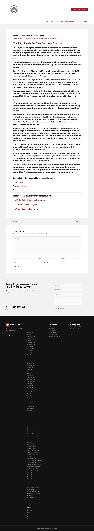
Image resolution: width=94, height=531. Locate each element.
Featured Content (31, 448)
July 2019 (29, 351)
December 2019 (31, 342)
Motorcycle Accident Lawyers (34, 460)
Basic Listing (19, 182)
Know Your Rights (31, 514)
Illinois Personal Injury (32, 452)
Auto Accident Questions (33, 429)
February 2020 (30, 338)
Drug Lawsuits (30, 444)
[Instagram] (12, 335)
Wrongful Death (31, 497)
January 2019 (30, 361)
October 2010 (30, 408)
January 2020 (30, 340)
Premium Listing (20, 190)
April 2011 (29, 396)
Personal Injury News (32, 477)
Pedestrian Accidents (32, 468)
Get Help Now (60, 308)
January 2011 (30, 402)
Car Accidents (52, 328)
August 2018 (30, 367)
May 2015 (29, 371)
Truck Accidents (52, 330)
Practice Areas (69, 21)
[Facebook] (6, 335)
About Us (29, 510)
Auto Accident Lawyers (26, 204)
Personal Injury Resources (29, 38)
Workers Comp (30, 495)
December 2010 (31, 404)
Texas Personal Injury (32, 485)
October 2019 (30, 346)
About (52, 21)
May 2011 (29, 394)
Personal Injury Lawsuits (33, 472)
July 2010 (29, 410)
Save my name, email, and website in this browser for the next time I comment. (34, 263)
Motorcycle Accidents (32, 462)
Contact (84, 21)
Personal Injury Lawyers (33, 475)
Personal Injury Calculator (33, 470)
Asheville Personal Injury (33, 427)
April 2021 (29, 334)
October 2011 (30, 385)
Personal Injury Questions (33, 479)
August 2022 (30, 332)
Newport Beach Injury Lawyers (34, 464)
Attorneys (60, 21)
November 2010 (31, 406)
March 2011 (30, 398)
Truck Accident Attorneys (27, 209)
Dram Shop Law (31, 442)
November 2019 (31, 344)
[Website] (70, 258)
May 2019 (29, 355)
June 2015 (29, 369)
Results (78, 21)
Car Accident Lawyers (32, 438)
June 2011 (29, 391)
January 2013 (30, 377)
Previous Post (15, 221)
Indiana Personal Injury (32, 454)
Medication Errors (31, 458)
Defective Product (53, 334)
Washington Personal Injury (33, 493)
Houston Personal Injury (33, 450)
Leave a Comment (17, 38)
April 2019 (29, 357)
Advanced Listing (20, 186)
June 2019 (29, 353)
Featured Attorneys (31, 446)
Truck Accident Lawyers (41, 38)
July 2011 (29, 389)
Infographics (30, 456)
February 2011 (30, 400)
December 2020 (31, 336)
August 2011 (30, 387)
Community (30, 516)
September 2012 (31, 379)
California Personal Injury (33, 434)
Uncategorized (30, 489)
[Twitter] (9, 335)
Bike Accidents (30, 432)
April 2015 (29, 373)
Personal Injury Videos (32, 483)
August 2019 (30, 348)
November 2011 (31, 383)
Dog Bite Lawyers (31, 440)
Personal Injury (52, 332)
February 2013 (30, 375)
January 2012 (30, 381)
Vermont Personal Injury (33, 491)
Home (47, 21)
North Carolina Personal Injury (34, 466)
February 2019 (30, 359)
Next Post (79, 221)
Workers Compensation (54, 336)
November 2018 (31, 365)
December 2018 (31, 363)
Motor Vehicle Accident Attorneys (31, 200)
